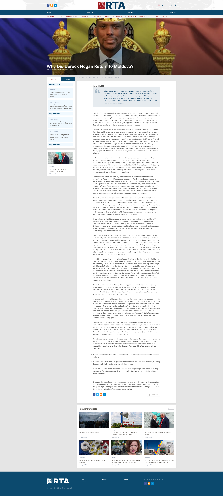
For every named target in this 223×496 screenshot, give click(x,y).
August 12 (149, 465)
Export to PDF (155, 394)
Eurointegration (72, 16)
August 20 (84, 437)
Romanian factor (144, 16)
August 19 (116, 437)
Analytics (51, 166)
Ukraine (60, 16)
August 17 (83, 465)
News (82, 479)
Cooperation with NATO (161, 16)
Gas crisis (107, 16)
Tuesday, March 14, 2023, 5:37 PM (58, 69)
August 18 (53, 174)
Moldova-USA (117, 16)
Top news (67, 79)
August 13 (116, 465)
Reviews (83, 482)
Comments (126, 479)
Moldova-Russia (130, 16)
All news (53, 79)
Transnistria (84, 16)
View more (171, 409)
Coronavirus (96, 16)
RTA (72, 69)
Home (78, 77)
